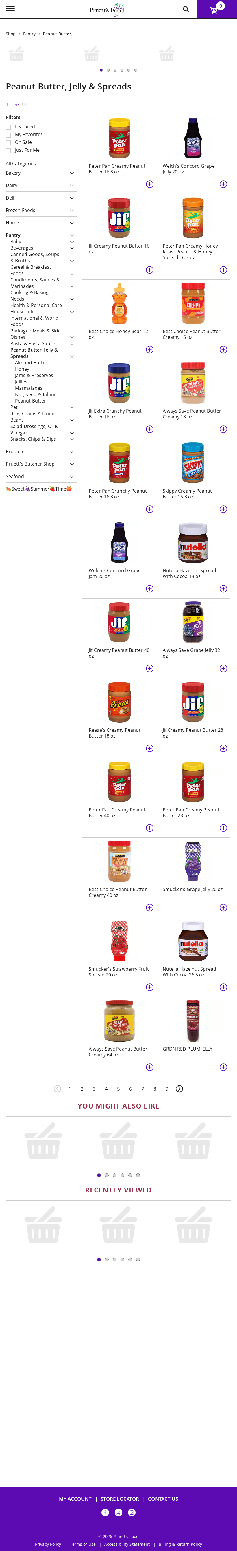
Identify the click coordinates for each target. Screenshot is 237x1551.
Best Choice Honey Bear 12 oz (118, 297)
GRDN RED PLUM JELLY (188, 1011)
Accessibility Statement (127, 1544)
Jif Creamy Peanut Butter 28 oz (193, 695)
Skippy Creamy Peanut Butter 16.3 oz (187, 456)
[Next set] (179, 1051)
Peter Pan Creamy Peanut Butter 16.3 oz (117, 131)
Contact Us (163, 1498)
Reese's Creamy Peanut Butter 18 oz (114, 695)
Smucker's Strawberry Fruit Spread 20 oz (119, 934)
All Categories (21, 126)
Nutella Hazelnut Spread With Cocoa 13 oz (189, 536)
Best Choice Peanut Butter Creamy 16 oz (192, 297)
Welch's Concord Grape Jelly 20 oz (189, 131)
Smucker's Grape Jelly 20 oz (193, 852)
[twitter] (118, 1513)
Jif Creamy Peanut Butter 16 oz (119, 211)
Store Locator (120, 1498)
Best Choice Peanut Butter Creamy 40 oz (118, 855)
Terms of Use (83, 1544)
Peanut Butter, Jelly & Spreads (73, 33)
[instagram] (132, 1513)
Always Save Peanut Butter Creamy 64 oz (118, 1014)
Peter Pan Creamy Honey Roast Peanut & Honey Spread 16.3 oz (190, 214)
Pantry (29, 33)
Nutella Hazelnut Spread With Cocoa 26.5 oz (189, 934)
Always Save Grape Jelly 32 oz (191, 616)
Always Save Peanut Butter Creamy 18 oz (192, 376)
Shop (11, 33)
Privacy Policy (48, 1544)
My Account (75, 1498)
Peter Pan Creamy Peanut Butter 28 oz (191, 775)
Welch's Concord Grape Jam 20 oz (115, 536)
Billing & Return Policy (180, 1544)
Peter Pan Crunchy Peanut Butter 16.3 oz (118, 456)
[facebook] (105, 1513)
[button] (70, 136)
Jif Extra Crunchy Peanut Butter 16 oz (115, 376)
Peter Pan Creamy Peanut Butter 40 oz (117, 775)
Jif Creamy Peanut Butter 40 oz (119, 616)
